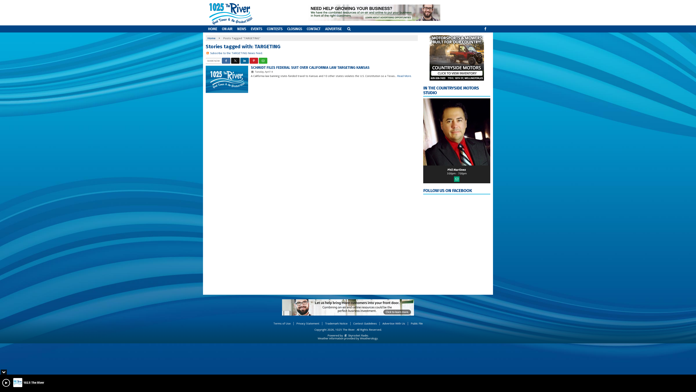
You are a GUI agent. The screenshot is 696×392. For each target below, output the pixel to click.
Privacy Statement (307, 323)
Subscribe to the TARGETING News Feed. (236, 53)
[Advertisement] (374, 13)
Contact (313, 29)
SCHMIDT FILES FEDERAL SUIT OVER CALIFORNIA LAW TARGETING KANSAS (310, 67)
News (241, 29)
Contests (274, 29)
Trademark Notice (336, 323)
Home (212, 29)
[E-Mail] (456, 179)
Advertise (333, 29)
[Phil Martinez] (456, 132)
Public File (417, 323)
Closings (294, 29)
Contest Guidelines (365, 323)
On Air (227, 29)
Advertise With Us (393, 323)
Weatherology (369, 338)
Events (256, 29)
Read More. (404, 76)
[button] (348, 29)
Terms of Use (282, 323)
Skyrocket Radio (357, 335)
